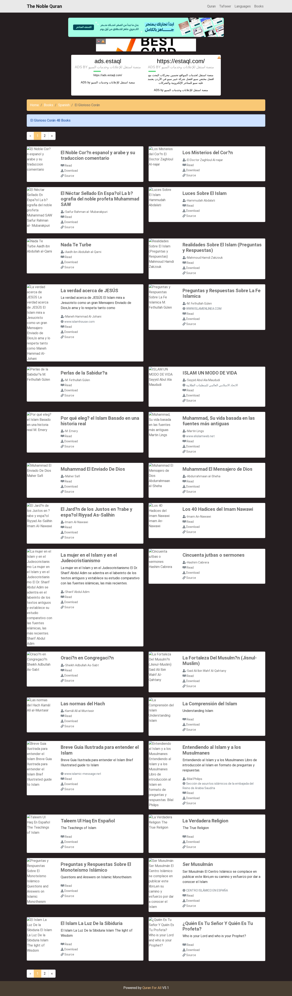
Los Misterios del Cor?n (208, 152)
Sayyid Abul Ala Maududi (203, 380)
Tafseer (225, 6)
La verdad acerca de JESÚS (89, 290)
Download (71, 170)
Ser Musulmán (198, 864)
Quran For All (151, 988)
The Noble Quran (44, 6)
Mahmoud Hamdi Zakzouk (205, 257)
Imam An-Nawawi (199, 516)
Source (69, 175)
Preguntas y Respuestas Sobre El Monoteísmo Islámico (96, 867)
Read (68, 165)
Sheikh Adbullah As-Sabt (82, 665)
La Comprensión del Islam (210, 703)
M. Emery (71, 431)
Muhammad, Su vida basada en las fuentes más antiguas (219, 420)
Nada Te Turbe (76, 244)
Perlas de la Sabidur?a (84, 373)
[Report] (103, 41)
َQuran (211, 6)
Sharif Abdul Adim (77, 592)
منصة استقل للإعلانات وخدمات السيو (113, 82)
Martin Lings (195, 431)
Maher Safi (72, 476)
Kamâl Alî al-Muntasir (79, 711)
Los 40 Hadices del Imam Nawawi (218, 509)
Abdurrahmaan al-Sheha (203, 476)
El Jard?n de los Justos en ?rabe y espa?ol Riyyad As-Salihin (96, 512)
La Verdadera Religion (205, 820)
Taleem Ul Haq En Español (88, 820)
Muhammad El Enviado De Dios (93, 469)
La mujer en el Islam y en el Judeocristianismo (89, 557)
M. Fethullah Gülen (199, 303)
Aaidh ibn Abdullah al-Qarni (83, 252)
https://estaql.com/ (181, 61)
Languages (242, 6)
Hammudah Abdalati (201, 200)
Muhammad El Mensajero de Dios (217, 469)
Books (259, 6)
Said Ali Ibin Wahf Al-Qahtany (206, 670)
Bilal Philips (194, 779)
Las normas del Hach (83, 703)
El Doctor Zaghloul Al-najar (205, 160)
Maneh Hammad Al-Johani (83, 316)
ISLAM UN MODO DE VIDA (210, 373)
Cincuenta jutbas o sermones (214, 555)
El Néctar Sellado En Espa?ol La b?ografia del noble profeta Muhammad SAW (100, 199)
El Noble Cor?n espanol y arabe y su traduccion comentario (98, 155)
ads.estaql (107, 61)
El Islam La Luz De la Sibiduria (91, 923)
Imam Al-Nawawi (76, 522)
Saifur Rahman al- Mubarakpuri (86, 211)
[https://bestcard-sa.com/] (146, 45)
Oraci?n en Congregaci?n (87, 658)
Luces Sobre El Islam (205, 193)
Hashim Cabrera (198, 562)
